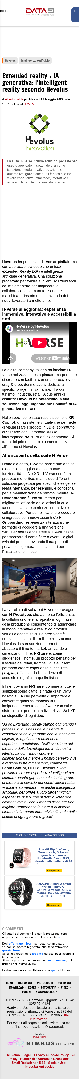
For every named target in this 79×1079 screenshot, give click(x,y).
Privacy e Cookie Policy (51, 1055)
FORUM (26, 992)
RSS (42, 1062)
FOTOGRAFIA (48, 987)
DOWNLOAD (16, 987)
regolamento (57, 960)
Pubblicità (27, 1059)
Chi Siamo (12, 1055)
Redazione (61, 1059)
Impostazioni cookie (39, 1066)
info (60, 937)
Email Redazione (24, 1062)
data (29, 104)
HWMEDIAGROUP (46, 992)
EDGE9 (32, 987)
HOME (9, 983)
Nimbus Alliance (40, 1036)
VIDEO (64, 987)
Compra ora (53, 870)
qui (53, 970)
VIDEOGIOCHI (45, 983)
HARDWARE (25, 983)
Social (52, 1062)
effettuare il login (21, 943)
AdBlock (44, 1059)
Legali (27, 1055)
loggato (37, 953)
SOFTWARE (64, 983)
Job (63, 1062)
